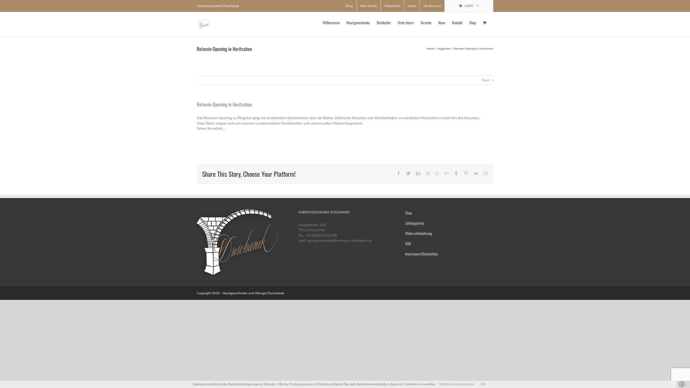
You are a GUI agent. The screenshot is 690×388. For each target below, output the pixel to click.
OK (483, 384)
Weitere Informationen (456, 384)
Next (486, 80)
